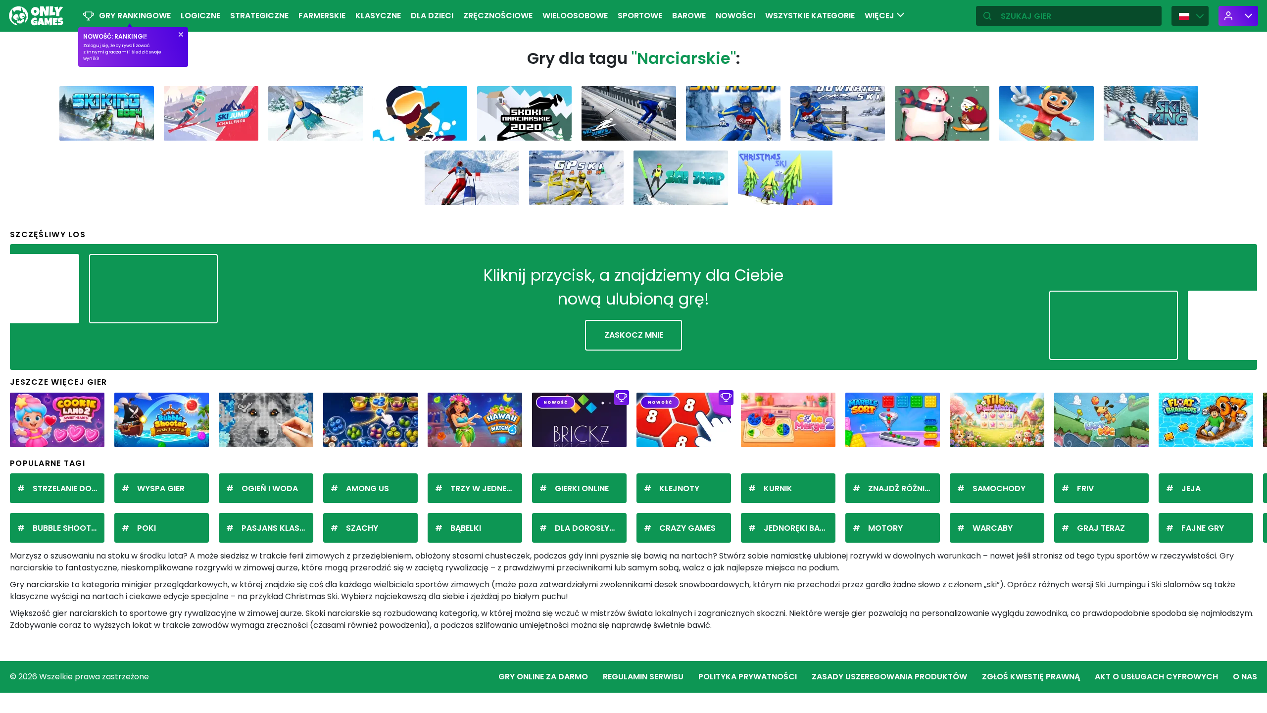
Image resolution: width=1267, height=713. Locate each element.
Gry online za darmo (543, 676)
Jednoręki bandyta (799, 528)
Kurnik (778, 488)
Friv (1085, 488)
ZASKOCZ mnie (633, 335)
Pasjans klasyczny (277, 528)
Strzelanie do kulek (68, 488)
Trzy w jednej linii (486, 488)
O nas (1245, 676)
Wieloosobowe (575, 15)
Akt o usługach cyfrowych (1156, 676)
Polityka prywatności (747, 676)
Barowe (689, 15)
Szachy (362, 528)
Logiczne (200, 15)
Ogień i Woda (270, 488)
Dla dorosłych (588, 528)
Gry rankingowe (135, 15)
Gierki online (582, 488)
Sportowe (640, 15)
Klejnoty (679, 488)
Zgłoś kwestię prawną (1031, 676)
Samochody (999, 488)
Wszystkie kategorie (810, 15)
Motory (885, 528)
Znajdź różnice (901, 488)
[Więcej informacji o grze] (140, 129)
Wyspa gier (161, 488)
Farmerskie (321, 15)
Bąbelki (465, 528)
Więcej (880, 15)
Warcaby (993, 528)
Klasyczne (378, 15)
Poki (146, 528)
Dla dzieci (432, 15)
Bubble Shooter (66, 528)
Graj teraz (1101, 528)
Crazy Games (687, 528)
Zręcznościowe (498, 15)
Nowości (735, 15)
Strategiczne (259, 15)
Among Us (367, 488)
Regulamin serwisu (643, 676)
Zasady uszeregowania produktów (889, 676)
